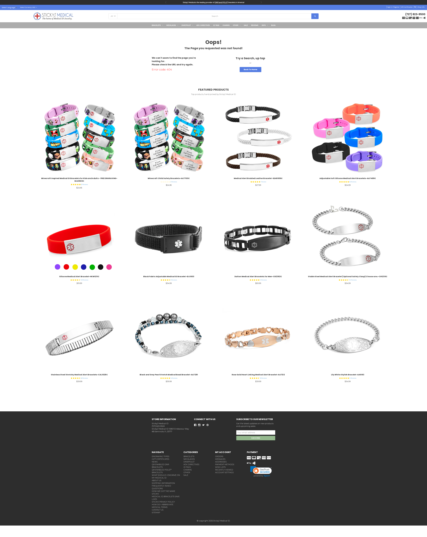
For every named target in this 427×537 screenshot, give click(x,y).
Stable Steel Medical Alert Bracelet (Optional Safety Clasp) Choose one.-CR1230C (347, 276)
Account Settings (224, 472)
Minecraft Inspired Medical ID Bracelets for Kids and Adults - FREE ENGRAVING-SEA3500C (79, 179)
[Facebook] (195, 425)
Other (235, 25)
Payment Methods (224, 464)
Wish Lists (220, 467)
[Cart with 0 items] (415, 7)
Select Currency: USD (28, 7)
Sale (246, 25)
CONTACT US (157, 510)
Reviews (254, 25)
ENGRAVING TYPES (160, 456)
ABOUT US (156, 480)
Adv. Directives (203, 25)
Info (264, 25)
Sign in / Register (393, 7)
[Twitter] (203, 425)
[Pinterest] (207, 425)
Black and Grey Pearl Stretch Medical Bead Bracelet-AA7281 (169, 374)
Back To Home (250, 69)
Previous (166, 2)
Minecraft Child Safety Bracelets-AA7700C (169, 178)
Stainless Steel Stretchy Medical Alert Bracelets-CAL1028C (79, 374)
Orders (219, 456)
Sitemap (156, 513)
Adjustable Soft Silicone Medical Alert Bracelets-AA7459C (347, 178)
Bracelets (156, 25)
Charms (226, 25)
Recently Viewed (224, 470)
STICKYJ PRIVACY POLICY (163, 502)
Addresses (221, 462)
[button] (213, 32)
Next (261, 2)
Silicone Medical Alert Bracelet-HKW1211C (79, 276)
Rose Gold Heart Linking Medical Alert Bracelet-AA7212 (258, 374)
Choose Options (80, 139)
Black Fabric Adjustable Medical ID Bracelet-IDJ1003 (168, 276)
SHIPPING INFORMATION (163, 483)
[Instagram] (199, 425)
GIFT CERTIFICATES (160, 459)
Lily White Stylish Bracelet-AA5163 (347, 374)
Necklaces (171, 25)
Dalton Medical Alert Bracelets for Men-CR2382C (258, 276)
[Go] (315, 16)
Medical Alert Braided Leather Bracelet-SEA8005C (258, 178)
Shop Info (421, 7)
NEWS (155, 462)
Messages (220, 459)
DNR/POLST (186, 25)
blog (273, 25)
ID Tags (216, 25)
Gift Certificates (406, 7)
